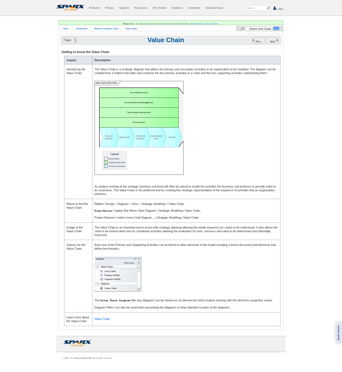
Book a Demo (338, 332)
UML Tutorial (159, 8)
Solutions (176, 8)
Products (94, 8)
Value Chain (131, 29)
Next (272, 41)
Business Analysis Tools (107, 29)
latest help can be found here (206, 24)
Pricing (109, 8)
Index (66, 29)
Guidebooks (81, 29)
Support (123, 8)
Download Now (214, 8)
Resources (140, 8)
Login (279, 9)
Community (194, 8)
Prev (258, 41)
